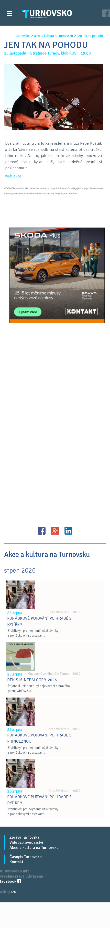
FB (42, 531)
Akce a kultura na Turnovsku (34, 847)
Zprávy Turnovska (24, 837)
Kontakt (16, 861)
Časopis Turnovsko (25, 856)
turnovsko (23, 36)
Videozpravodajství (26, 842)
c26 (13, 892)
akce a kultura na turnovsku (53, 36)
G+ (55, 531)
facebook (8, 881)
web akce (13, 176)
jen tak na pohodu (90, 36)
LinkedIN (68, 531)
